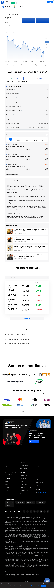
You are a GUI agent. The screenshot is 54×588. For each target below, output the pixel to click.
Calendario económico (41, 461)
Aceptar (43, 585)
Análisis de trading (40, 469)
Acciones (7, 464)
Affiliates (22, 493)
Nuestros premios (24, 481)
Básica (6, 481)
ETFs (6, 469)
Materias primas (8, 461)
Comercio (22, 455)
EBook (6, 490)
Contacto (38, 479)
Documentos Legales (25, 490)
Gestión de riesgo (24, 465)
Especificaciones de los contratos (25, 461)
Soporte (37, 476)
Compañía (22, 472)
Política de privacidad (10, 574)
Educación (7, 478)
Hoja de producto (20, 574)
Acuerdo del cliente (28, 575)
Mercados (7, 455)
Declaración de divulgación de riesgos (14, 575)
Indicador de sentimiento (41, 472)
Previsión (38, 466)
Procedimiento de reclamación (32, 574)
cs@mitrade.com (42, 492)
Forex (6, 458)
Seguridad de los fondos (25, 487)
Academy (7, 484)
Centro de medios (24, 484)
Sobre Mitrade (23, 475)
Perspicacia (7, 487)
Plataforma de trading (25, 458)
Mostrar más (27, 318)
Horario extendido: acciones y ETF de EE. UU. (11, 473)
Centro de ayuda (39, 482)
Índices (6, 466)
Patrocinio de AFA (24, 478)
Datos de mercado (40, 458)
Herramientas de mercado (42, 455)
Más (27, 351)
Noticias (37, 464)
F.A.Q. (37, 485)
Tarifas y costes (23, 468)
